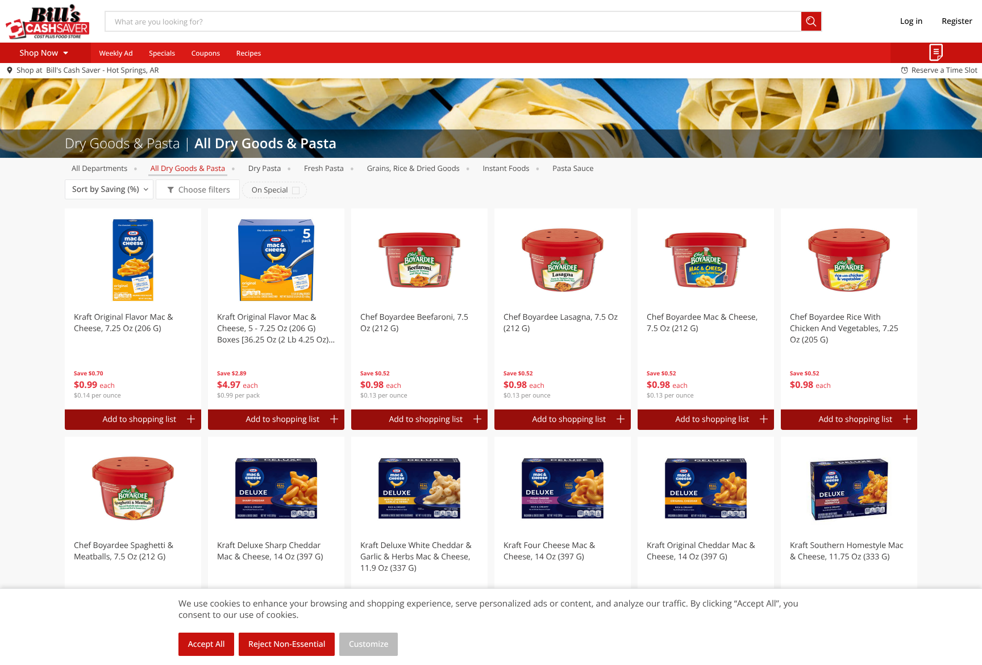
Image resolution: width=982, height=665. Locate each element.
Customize (369, 644)
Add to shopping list (139, 419)
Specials (162, 53)
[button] (133, 308)
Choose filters (204, 190)
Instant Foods (505, 168)
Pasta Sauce (572, 168)
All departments (99, 168)
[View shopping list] (936, 53)
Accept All (206, 644)
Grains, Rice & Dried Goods (413, 168)
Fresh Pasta (324, 168)
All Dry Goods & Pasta (188, 168)
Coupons (206, 53)
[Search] (811, 21)
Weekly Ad (115, 53)
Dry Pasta (264, 168)
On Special (270, 190)
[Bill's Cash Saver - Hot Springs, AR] (47, 21)
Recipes (248, 53)
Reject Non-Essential (286, 644)
